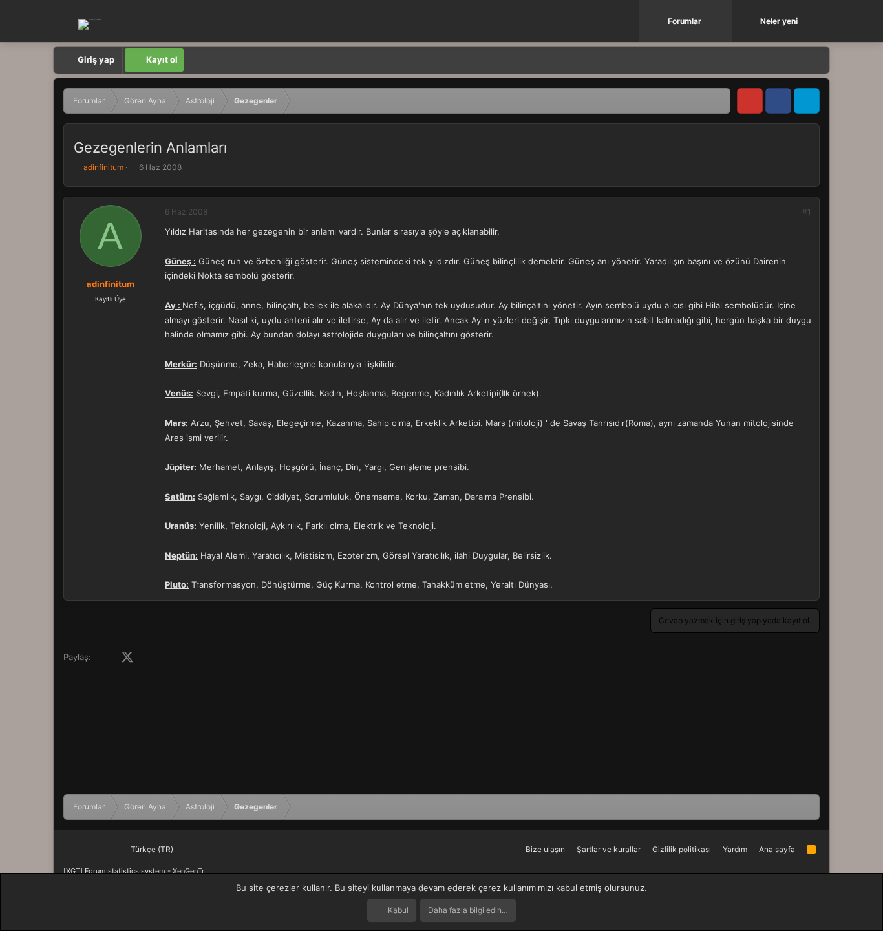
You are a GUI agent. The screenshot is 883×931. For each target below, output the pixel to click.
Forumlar (684, 21)
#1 (806, 212)
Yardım (735, 849)
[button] (723, 21)
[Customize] (199, 60)
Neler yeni (779, 21)
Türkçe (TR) (151, 849)
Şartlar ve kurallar (609, 849)
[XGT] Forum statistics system (133, 870)
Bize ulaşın (545, 849)
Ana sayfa (777, 849)
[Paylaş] (789, 212)
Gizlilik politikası (681, 849)
